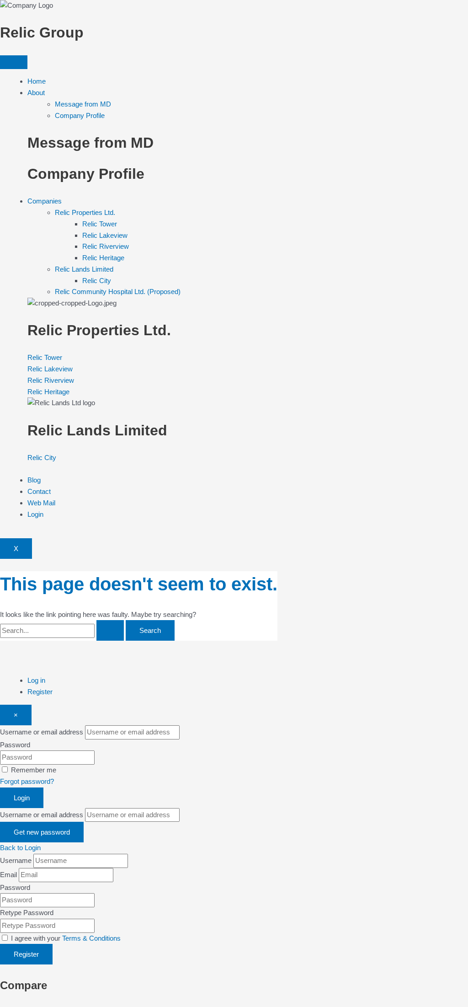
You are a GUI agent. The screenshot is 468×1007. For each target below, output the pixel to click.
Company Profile (80, 115)
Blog (34, 480)
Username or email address (41, 732)
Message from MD (83, 104)
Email (8, 874)
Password (15, 745)
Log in (36, 680)
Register (40, 692)
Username (16, 860)
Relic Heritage (103, 258)
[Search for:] (63, 630)
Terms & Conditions (91, 938)
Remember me (33, 770)
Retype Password (26, 912)
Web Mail (41, 503)
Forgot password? (27, 781)
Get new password (42, 832)
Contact (39, 491)
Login (35, 514)
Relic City (96, 280)
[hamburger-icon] (13, 62)
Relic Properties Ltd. (85, 212)
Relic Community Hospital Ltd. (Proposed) (118, 291)
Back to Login (20, 848)
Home (36, 81)
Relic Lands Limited (84, 269)
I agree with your (66, 938)
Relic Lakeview (105, 235)
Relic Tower (99, 224)
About (36, 92)
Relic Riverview (105, 246)
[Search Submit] (110, 630)
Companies (44, 201)
